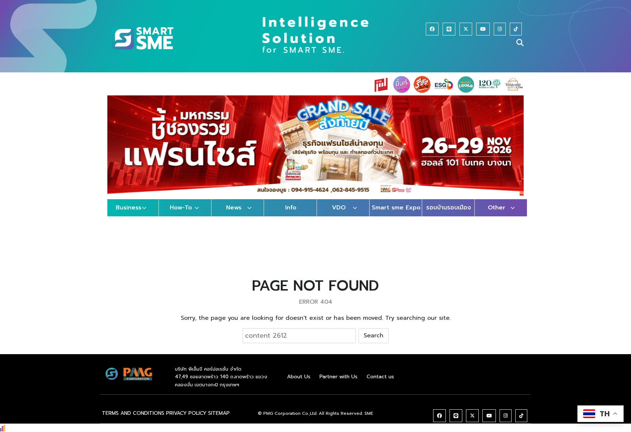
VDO (339, 207)
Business (128, 207)
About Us (298, 376)
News (233, 207)
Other (496, 207)
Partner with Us (338, 376)
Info (291, 207)
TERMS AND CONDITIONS (133, 413)
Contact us (380, 376)
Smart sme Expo (396, 207)
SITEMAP (219, 413)
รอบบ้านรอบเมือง (448, 207)
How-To (181, 207)
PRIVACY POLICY (186, 413)
